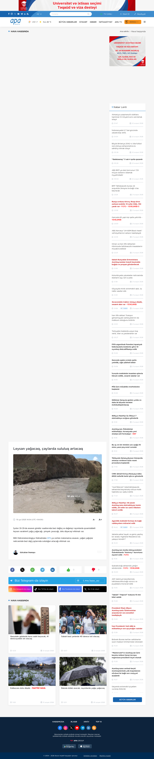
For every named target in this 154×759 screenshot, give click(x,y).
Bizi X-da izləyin (93, 589)
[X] (15, 14)
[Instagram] (12, 14)
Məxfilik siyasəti (105, 756)
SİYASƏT (83, 22)
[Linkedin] (25, 14)
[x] (71, 728)
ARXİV (86, 722)
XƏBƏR (93, 22)
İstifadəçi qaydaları (90, 756)
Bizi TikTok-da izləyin (45, 589)
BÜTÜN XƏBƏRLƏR (68, 22)
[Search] (88, 14)
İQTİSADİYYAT (105, 22)
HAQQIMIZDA (58, 722)
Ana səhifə (124, 31)
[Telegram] (22, 14)
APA (49, 538)
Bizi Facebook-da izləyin (71, 589)
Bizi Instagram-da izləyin (22, 589)
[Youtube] (18, 14)
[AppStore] (85, 746)
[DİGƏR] (143, 22)
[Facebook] (8, 14)
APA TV (118, 22)
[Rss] (28, 14)
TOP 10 (99, 722)
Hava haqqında (138, 31)
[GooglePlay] (69, 746)
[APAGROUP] (77, 740)
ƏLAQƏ (74, 722)
